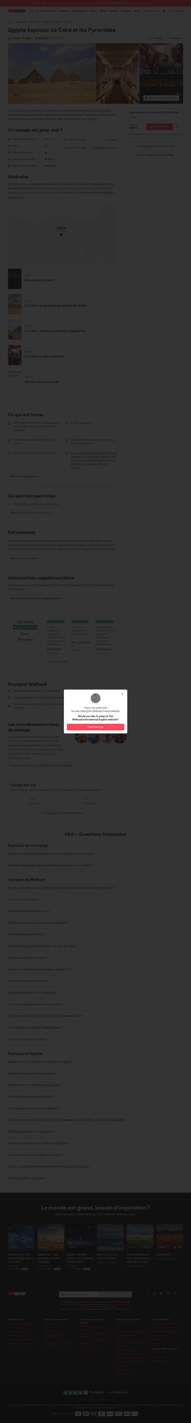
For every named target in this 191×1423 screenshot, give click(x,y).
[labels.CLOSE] (122, 694)
